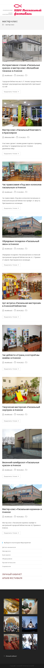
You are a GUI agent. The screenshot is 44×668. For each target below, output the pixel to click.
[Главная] (3, 25)
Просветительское (9, 562)
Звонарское (6, 551)
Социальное (6, 566)
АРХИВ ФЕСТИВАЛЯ (12, 578)
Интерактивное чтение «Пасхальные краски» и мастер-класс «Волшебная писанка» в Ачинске (21, 68)
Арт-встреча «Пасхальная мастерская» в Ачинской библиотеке (21, 304)
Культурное (6, 555)
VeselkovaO (8, 75)
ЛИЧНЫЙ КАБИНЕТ (12, 574)
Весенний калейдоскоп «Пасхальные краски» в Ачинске (20, 464)
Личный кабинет (11, 656)
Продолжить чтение (12, 92)
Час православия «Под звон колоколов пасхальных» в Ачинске (21, 186)
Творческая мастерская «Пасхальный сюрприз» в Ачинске (21, 408)
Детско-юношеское (9, 547)
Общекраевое (7, 559)
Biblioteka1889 (9, 137)
